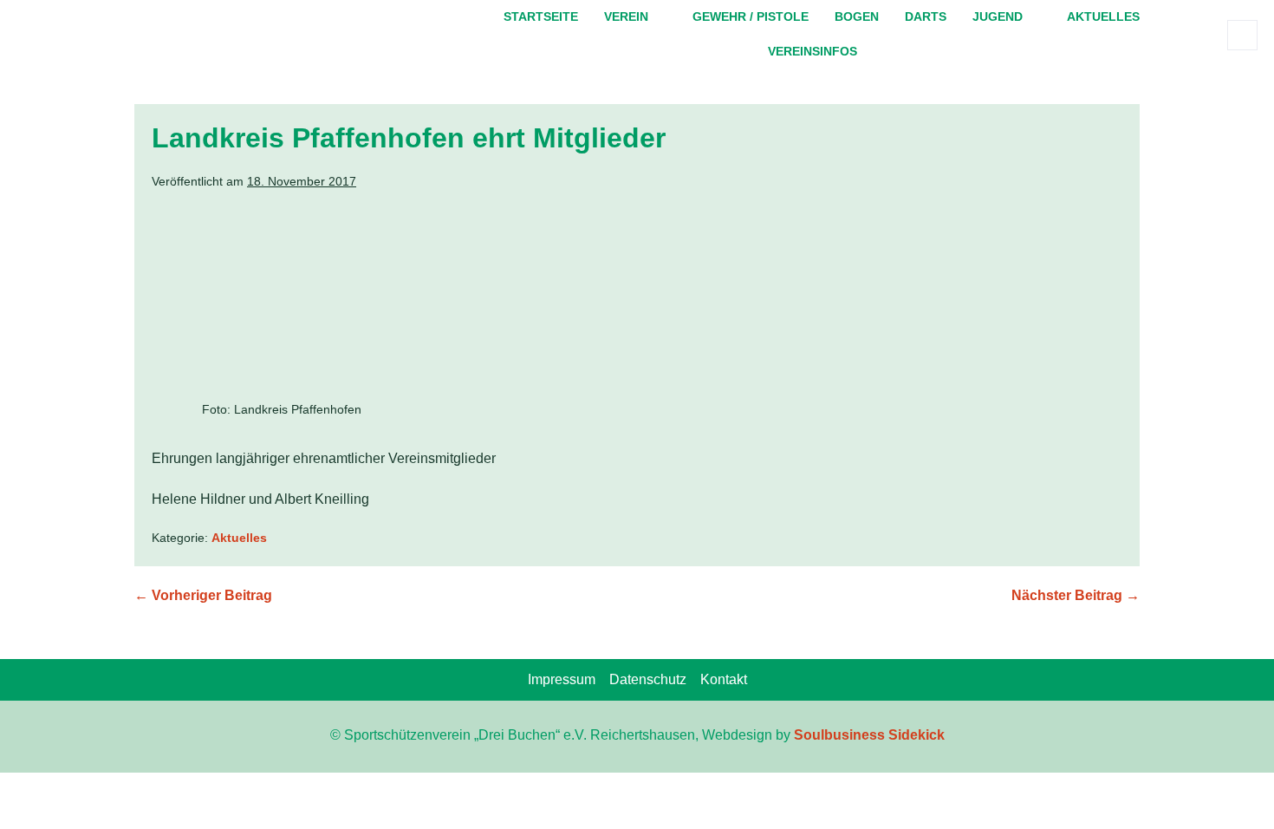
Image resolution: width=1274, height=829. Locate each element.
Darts (925, 16)
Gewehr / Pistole (750, 16)
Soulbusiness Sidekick (869, 735)
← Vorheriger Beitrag (203, 595)
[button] (1242, 35)
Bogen (857, 16)
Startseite (541, 16)
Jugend (997, 16)
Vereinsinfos (812, 51)
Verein (626, 16)
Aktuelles (1103, 16)
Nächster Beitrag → (1075, 595)
